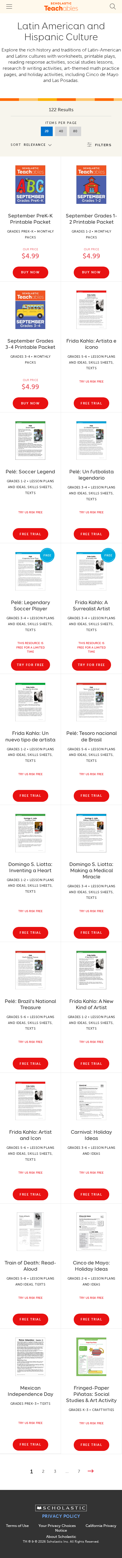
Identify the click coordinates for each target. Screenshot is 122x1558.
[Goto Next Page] (91, 1471)
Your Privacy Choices (57, 1525)
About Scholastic (61, 1536)
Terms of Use (17, 1525)
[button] (32, 145)
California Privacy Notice (85, 1528)
